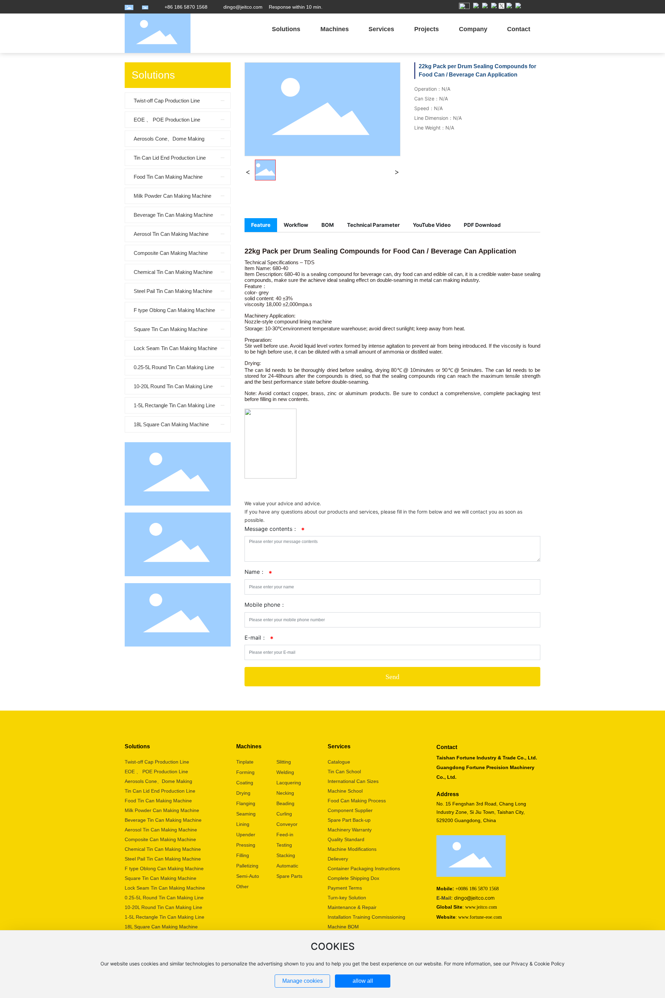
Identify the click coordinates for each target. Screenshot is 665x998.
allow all (363, 981)
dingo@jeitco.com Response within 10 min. (272, 7)
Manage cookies (302, 981)
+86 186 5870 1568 (186, 7)
